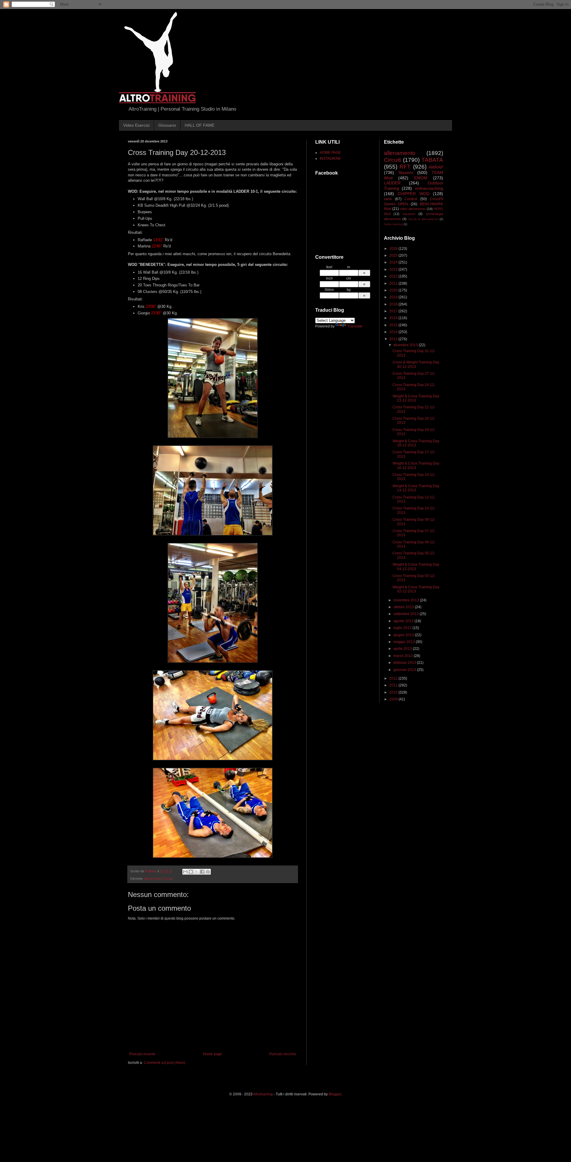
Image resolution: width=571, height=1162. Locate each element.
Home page (212, 1054)
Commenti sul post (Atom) (164, 1063)
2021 (394, 283)
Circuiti (167, 878)
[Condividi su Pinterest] (208, 872)
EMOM (420, 177)
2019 (394, 297)
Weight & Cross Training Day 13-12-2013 (416, 488)
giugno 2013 (404, 635)
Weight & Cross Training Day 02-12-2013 (416, 589)
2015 (394, 325)
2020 (394, 290)
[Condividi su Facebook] (202, 872)
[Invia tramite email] (185, 872)
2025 (394, 255)
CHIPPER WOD (413, 193)
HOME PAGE (330, 152)
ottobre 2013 (404, 607)
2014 (394, 332)
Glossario (167, 125)
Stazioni (405, 172)
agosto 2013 (404, 621)
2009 (394, 699)
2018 (394, 304)
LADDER (392, 183)
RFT (405, 167)
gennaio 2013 (405, 670)
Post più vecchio (282, 1054)
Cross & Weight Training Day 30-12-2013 (416, 364)
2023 (394, 269)
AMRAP (436, 167)
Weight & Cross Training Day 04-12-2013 (416, 566)
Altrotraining (263, 1094)
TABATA (432, 160)
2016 (394, 318)
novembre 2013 (406, 600)
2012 (394, 678)
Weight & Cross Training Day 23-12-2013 (416, 398)
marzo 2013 (403, 656)
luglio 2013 (402, 628)
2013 (394, 339)
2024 (394, 262)
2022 (394, 276)
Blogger (335, 1094)
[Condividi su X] (197, 872)
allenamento (152, 878)
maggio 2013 (404, 642)
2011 (394, 685)
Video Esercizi (136, 125)
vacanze (409, 214)
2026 (394, 249)
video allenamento (413, 209)
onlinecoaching (429, 188)
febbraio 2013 (405, 663)
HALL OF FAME (199, 125)
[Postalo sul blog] (191, 872)
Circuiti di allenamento (423, 219)
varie (388, 199)
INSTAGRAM (330, 158)
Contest (410, 199)
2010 (394, 692)
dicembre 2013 (406, 345)
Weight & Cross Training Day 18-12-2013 (416, 443)
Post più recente (142, 1054)
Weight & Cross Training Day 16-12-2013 (416, 465)
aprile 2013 (403, 649)
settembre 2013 (406, 614)
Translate (355, 326)
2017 (394, 311)
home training (393, 224)
